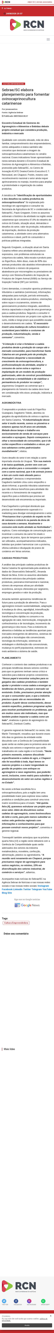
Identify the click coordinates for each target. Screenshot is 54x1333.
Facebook (7, 889)
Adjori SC (31, 2)
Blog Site (7, 893)
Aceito (27, 1325)
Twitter (27, 889)
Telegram (37, 889)
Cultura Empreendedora (13, 84)
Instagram (43, 886)
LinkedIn (17, 889)
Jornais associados (44, 2)
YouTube (47, 889)
